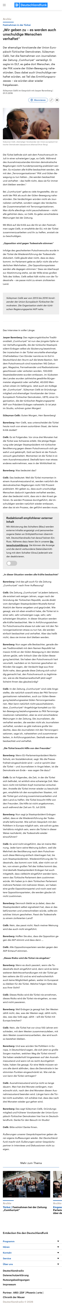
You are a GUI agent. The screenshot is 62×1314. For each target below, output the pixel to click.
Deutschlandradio (13, 1270)
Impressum (9, 1284)
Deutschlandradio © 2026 (18, 1301)
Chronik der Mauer (14, 1297)
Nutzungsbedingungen (16, 1279)
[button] (4, 5)
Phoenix (31, 1292)
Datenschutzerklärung (16, 1275)
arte (40, 1292)
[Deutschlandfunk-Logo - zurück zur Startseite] (31, 5)
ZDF (23, 1292)
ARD (16, 1292)
